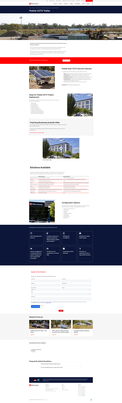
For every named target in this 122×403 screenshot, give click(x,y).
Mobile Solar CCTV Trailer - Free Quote (69, 0)
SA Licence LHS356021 (81, 392)
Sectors (60, 3)
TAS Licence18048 (81, 393)
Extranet (63, 387)
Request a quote (66, 60)
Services (55, 3)
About (83, 3)
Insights (71, 3)
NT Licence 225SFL (81, 388)
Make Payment (52, 0)
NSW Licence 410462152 (82, 387)
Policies (63, 388)
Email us (46, 387)
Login (47, 0)
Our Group (63, 386)
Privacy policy (45, 399)
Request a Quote (58, 0)
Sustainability (77, 3)
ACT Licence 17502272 (81, 386)
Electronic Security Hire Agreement (36, 350)
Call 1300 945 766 (89, 0)
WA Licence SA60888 (81, 395)
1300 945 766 (47, 386)
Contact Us (83, 0)
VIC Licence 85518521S (81, 394)
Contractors (78, 0)
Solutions (66, 3)
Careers (88, 3)
